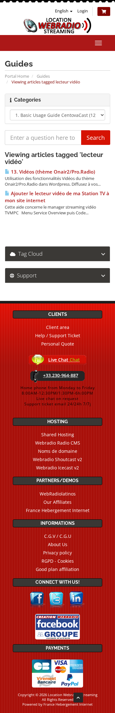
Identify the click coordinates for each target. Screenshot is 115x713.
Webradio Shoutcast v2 (57, 459)
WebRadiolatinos (58, 494)
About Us (57, 544)
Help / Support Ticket (57, 335)
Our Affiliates (57, 502)
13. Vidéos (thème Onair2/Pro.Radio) (52, 171)
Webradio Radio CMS (57, 443)
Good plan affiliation (57, 569)
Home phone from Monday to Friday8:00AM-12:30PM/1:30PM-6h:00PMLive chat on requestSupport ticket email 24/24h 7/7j (57, 396)
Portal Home (17, 76)
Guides (43, 76)
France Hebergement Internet (57, 510)
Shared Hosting (57, 434)
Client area (57, 327)
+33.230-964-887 (60, 375)
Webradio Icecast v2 (57, 468)
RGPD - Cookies (58, 561)
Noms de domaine (57, 451)
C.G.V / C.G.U (57, 536)
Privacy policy (57, 553)
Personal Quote (57, 344)
